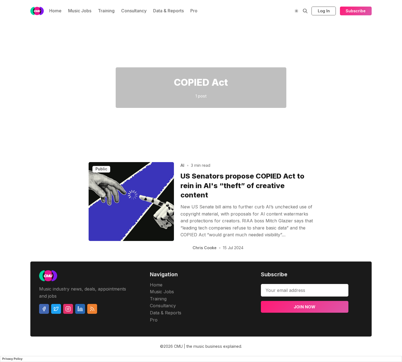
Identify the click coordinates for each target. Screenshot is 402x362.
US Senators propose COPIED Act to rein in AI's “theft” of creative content (242, 185)
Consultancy (134, 10)
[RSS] (92, 309)
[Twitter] (56, 309)
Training (106, 10)
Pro (193, 10)
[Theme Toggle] (296, 11)
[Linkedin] (80, 309)
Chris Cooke (205, 247)
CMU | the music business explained (207, 346)
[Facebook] (44, 309)
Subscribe (356, 10)
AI (182, 165)
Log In (324, 10)
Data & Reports (168, 10)
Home (55, 10)
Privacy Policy (12, 359)
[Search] (305, 11)
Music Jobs (79, 10)
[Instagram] (68, 309)
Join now (305, 306)
